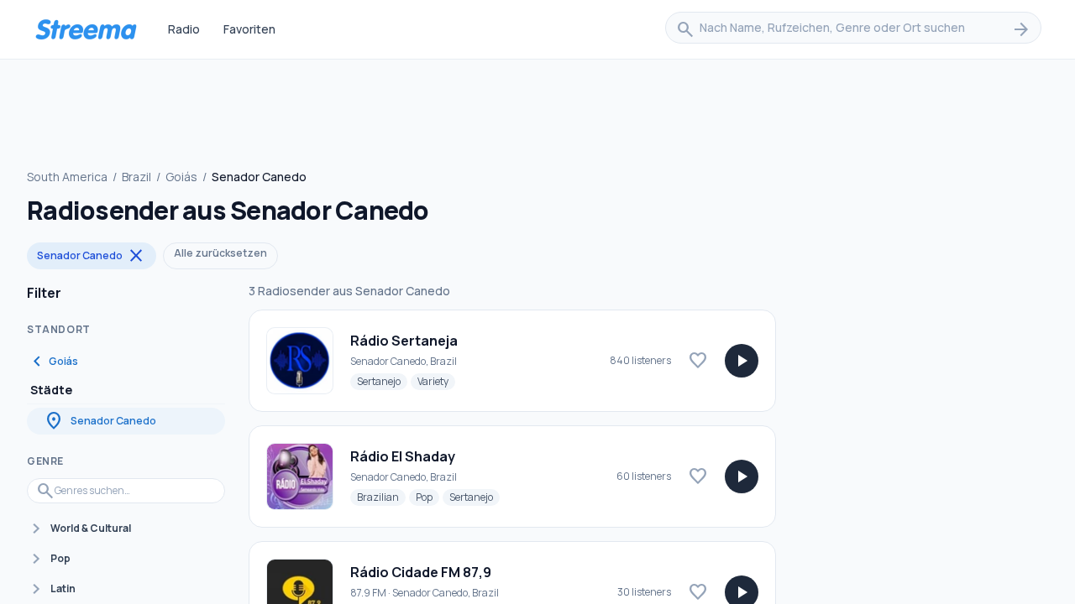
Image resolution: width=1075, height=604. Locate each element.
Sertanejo (382, 380)
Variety (436, 380)
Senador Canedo (91, 256)
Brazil (136, 177)
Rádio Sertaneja (404, 340)
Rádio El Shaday (402, 456)
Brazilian (381, 496)
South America (67, 177)
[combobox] (853, 29)
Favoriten (249, 29)
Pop (427, 496)
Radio (184, 29)
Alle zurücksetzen (220, 253)
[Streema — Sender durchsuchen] (86, 29)
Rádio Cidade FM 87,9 (420, 572)
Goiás (181, 177)
